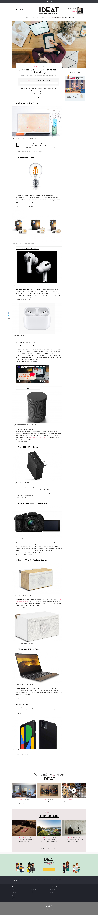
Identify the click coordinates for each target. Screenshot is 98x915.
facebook (18, 9)
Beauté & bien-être (51, 837)
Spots (13, 895)
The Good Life (46, 1)
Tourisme (48, 17)
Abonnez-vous (49, 870)
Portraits (50, 799)
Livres (32, 892)
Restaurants (27, 837)
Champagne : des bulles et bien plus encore (77, 91)
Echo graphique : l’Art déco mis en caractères (72, 97)
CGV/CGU (26, 879)
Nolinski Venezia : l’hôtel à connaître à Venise (72, 85)
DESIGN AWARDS (56, 17)
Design (26, 17)
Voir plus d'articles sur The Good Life (49, 848)
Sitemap (15, 880)
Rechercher (22, 9)
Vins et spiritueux (77, 837)
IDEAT (52, 1)
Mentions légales (17, 879)
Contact (51, 879)
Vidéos (72, 17)
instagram (20, 9)
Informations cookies (36, 879)
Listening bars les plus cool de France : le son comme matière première (77, 78)
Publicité (45, 879)
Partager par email (9, 319)
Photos (13, 898)
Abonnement (59, 879)
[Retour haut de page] (85, 879)
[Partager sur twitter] (9, 315)
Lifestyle (32, 17)
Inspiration (27, 799)
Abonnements (33, 889)
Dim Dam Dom (52, 894)
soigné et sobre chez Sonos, (37, 437)
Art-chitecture (40, 17)
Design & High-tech (38, 81)
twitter (16, 9)
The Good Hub (52, 892)
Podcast (65, 17)
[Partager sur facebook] (9, 313)
